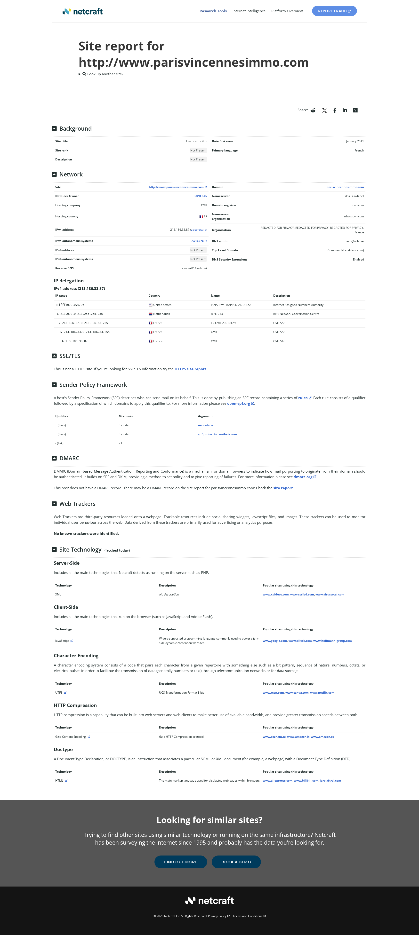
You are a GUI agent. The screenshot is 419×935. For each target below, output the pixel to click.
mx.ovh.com (207, 425)
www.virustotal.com (329, 594)
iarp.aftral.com (330, 780)
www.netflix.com (322, 692)
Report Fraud (332, 10)
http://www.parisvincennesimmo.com (176, 187)
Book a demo (236, 862)
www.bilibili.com (306, 780)
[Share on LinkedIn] (345, 109)
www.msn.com (273, 692)
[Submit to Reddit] (312, 109)
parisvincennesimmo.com (345, 187)
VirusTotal (197, 229)
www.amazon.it (298, 737)
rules (302, 397)
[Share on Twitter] (324, 109)
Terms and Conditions (247, 916)
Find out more (180, 862)
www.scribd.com (302, 594)
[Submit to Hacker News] (355, 109)
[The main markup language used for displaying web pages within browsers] (65, 780)
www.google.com (275, 641)
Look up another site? (104, 73)
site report (283, 487)
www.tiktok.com (300, 641)
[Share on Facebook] (335, 109)
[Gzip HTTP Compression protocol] (88, 737)
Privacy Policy (217, 916)
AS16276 (198, 241)
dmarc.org (303, 476)
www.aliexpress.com (277, 780)
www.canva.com (297, 692)
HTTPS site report (190, 368)
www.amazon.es (322, 737)
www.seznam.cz (274, 737)
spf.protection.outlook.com (217, 434)
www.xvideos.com (276, 594)
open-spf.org (238, 403)
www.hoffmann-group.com (332, 641)
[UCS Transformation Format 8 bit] (64, 692)
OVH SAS (200, 196)
